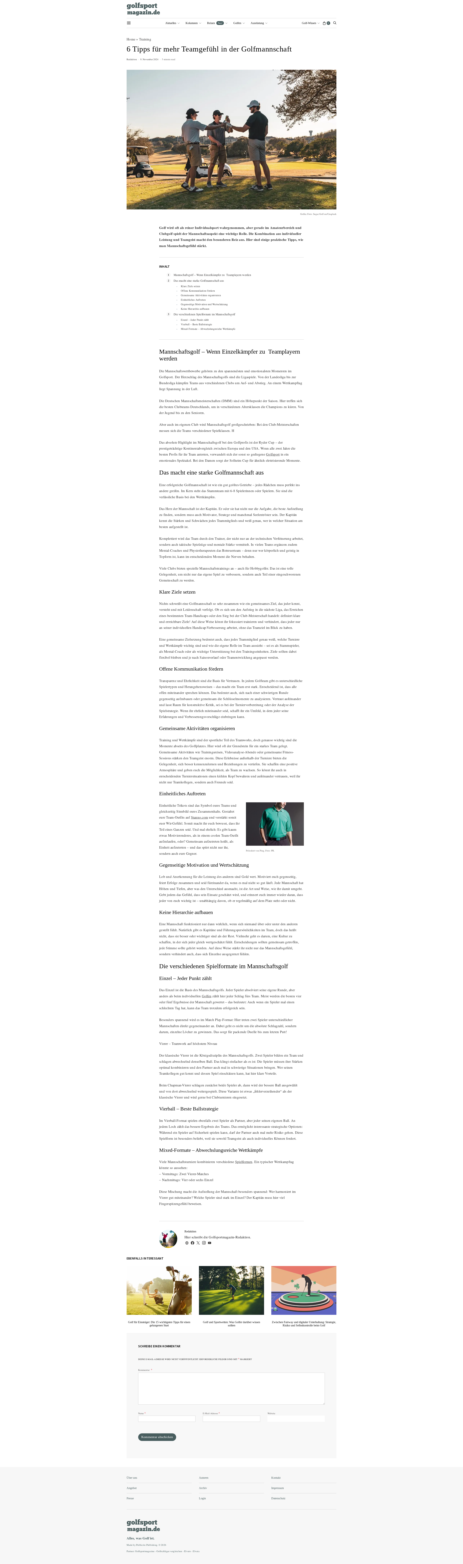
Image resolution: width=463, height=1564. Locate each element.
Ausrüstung (257, 23)
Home (131, 39)
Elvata (196, 1551)
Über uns (132, 1477)
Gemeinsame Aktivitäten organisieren (201, 295)
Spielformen (243, 1161)
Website (271, 1413)
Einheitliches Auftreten (193, 299)
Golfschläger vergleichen (169, 1551)
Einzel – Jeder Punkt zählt (195, 319)
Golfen (237, 23)
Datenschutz (278, 1498)
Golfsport (273, 454)
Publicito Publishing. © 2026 (151, 1544)
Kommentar (144, 1370)
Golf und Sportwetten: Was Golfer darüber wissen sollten (231, 1324)
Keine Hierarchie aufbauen (195, 308)
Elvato (187, 1551)
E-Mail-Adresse (211, 1413)
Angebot (132, 1488)
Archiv (203, 1488)
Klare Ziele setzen (190, 286)
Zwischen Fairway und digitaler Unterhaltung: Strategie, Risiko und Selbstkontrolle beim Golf (304, 1324)
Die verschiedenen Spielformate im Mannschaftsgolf (204, 314)
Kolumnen (192, 23)
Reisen (214, 23)
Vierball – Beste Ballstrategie (196, 324)
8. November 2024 (149, 59)
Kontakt (276, 1477)
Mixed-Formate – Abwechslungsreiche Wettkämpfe (208, 329)
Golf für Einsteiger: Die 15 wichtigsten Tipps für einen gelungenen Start (159, 1324)
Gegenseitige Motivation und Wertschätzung (204, 304)
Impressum (277, 1488)
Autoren (203, 1477)
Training (145, 39)
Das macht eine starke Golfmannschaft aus (199, 280)
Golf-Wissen (309, 23)
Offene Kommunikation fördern (198, 290)
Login (202, 1498)
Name (142, 1413)
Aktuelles (170, 23)
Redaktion (132, 59)
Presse (130, 1498)
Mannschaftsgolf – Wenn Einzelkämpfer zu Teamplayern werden (212, 275)
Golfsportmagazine (144, 1551)
